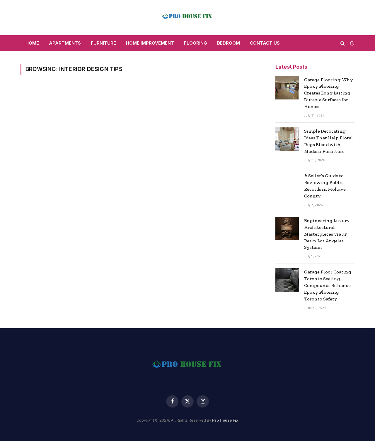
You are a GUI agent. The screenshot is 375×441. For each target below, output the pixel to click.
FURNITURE (103, 43)
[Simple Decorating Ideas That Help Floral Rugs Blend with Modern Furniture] (287, 139)
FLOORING (195, 43)
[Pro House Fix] (187, 17)
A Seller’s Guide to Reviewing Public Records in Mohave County (325, 186)
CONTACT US (265, 43)
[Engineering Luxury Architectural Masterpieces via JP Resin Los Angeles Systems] (287, 228)
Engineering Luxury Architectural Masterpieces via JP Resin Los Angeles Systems (327, 234)
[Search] (342, 43)
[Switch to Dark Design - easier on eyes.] (351, 43)
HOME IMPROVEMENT (150, 43)
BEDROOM (228, 43)
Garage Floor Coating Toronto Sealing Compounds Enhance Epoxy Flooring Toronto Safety (327, 285)
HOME (32, 43)
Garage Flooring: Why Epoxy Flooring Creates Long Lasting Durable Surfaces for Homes (328, 93)
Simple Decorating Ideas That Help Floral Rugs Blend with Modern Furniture (328, 141)
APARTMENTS (65, 43)
